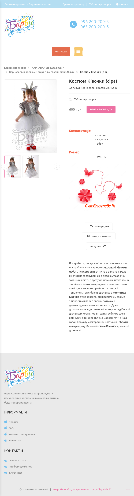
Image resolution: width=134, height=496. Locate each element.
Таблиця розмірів (100, 4)
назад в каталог (101, 236)
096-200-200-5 (17, 460)
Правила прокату (73, 4)
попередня (101, 226)
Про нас (13, 421)
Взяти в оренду (101, 109)
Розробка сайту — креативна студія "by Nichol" (82, 489)
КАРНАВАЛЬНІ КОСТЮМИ (48, 67)
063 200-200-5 (94, 26)
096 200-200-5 (94, 21)
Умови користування (22, 434)
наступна (96, 246)
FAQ (11, 428)
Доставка (122, 4)
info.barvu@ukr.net (20, 466)
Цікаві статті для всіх (128, 489)
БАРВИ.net (15, 472)
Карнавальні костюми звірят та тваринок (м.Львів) (42, 71)
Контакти (15, 440)
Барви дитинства (15, 67)
